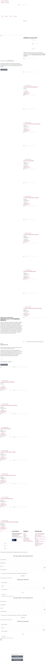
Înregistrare (23, 575)
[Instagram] (15, 540)
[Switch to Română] (3, 2)
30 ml (26, 312)
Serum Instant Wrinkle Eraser (29, 271)
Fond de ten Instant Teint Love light (30, 197)
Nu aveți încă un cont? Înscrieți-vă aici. (7, 596)
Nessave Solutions (24, 552)
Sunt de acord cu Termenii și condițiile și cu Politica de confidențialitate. (14, 573)
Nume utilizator (3, 559)
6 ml (26, 127)
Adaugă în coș (25, 92)
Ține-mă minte (4, 589)
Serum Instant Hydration (28, 160)
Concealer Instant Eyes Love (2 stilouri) (31, 123)
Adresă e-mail (2, 604)
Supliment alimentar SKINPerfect (30, 87)
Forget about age (28, 85)
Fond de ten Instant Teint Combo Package (32, 308)
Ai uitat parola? (3, 594)
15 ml (26, 201)
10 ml (26, 164)
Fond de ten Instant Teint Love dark (30, 234)
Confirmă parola (3, 569)
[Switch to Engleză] (7, 2)
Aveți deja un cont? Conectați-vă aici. (6, 619)
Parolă (1, 566)
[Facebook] (13, 540)
